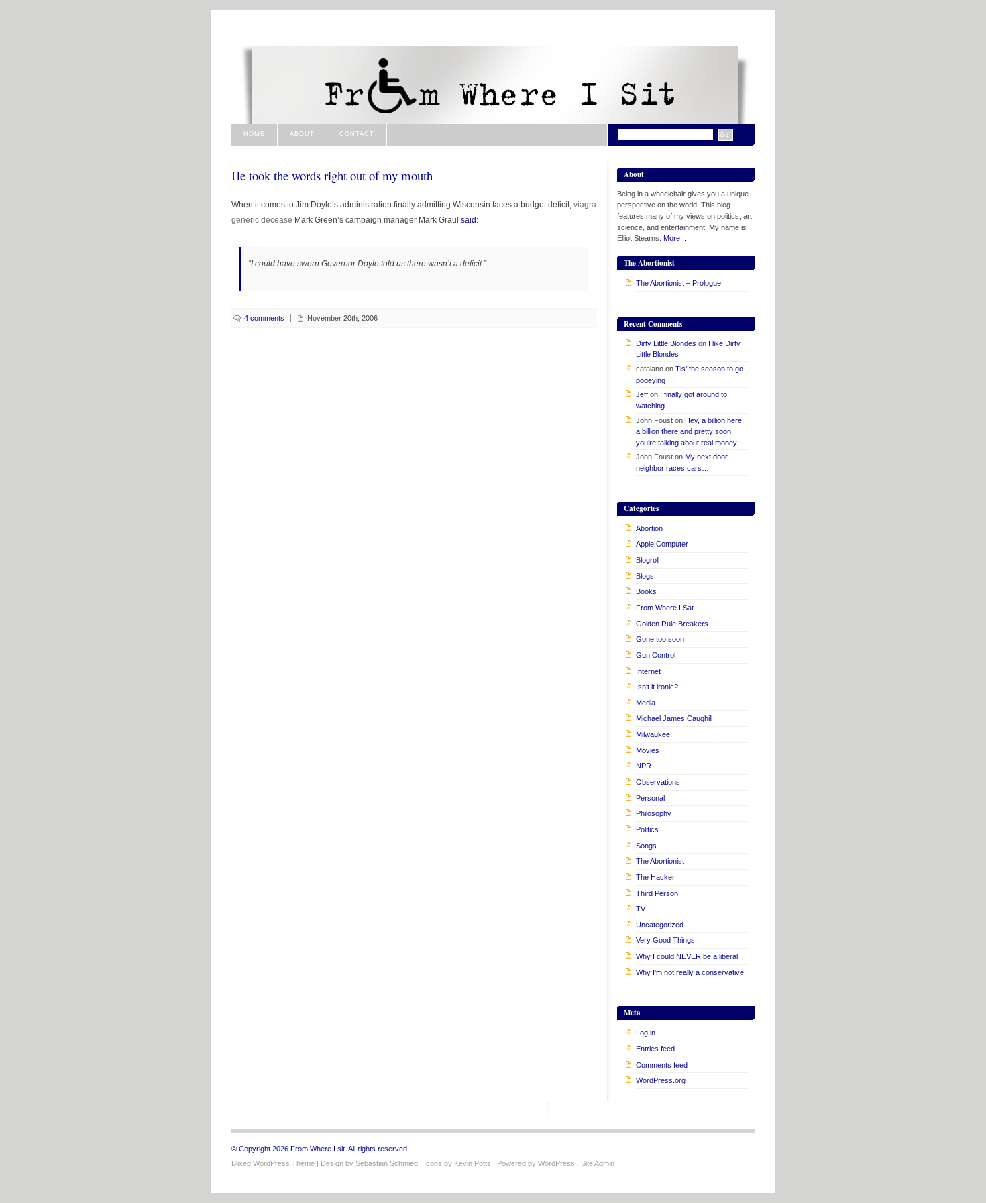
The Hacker (655, 877)
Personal (650, 798)
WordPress (556, 1163)
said (468, 219)
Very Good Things (665, 940)
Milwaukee (653, 734)
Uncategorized (659, 925)
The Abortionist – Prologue (678, 283)
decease (276, 219)
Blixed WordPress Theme (273, 1163)
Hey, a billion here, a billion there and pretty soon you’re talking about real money (690, 431)
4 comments (264, 318)
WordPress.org (661, 1080)
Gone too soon (660, 639)
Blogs (645, 576)
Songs (646, 846)
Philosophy (653, 813)
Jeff (642, 394)
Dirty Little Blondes (666, 343)
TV (640, 909)
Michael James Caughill (674, 718)
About (302, 134)
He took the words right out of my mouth (332, 175)
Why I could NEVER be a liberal (687, 956)
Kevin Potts (472, 1163)
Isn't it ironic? (657, 687)
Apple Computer (662, 544)
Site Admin (597, 1163)
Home (254, 134)
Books (646, 591)
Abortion (649, 528)
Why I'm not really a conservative (690, 972)
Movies (647, 750)
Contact (356, 134)
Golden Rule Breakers (672, 624)
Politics (647, 829)
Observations (658, 782)
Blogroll (647, 560)
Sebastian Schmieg (386, 1163)
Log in (645, 1033)
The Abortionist (660, 861)
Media (645, 703)
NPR (643, 766)
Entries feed (655, 1049)
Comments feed (662, 1065)
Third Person (657, 893)
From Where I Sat (665, 608)
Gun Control (655, 655)
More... (674, 238)
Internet (648, 671)
